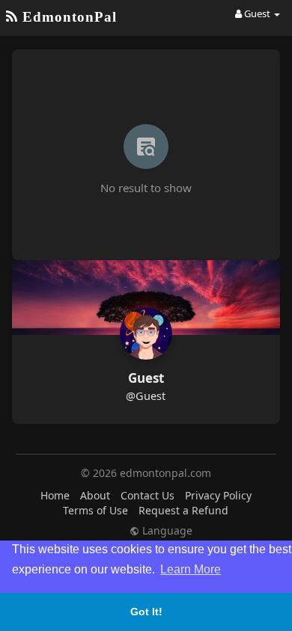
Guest (146, 378)
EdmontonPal (67, 17)
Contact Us (147, 495)
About (95, 495)
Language (165, 531)
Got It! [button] (146, 612)
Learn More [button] (190, 569)
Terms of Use (95, 510)
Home (55, 495)
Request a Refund (183, 510)
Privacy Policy (218, 495)
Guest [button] (257, 13)
